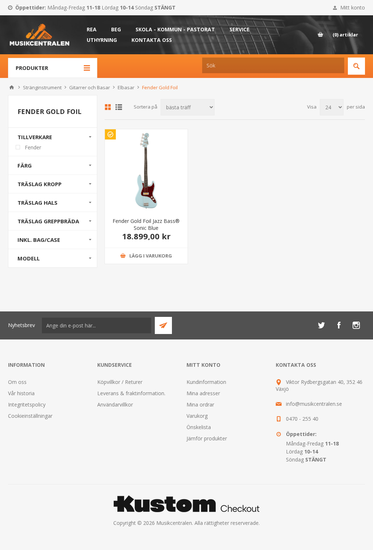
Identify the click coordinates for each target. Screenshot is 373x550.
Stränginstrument (42, 87)
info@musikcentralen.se (314, 403)
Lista (118, 107)
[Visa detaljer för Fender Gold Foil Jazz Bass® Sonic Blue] (146, 170)
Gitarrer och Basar (89, 87)
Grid (108, 107)
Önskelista (198, 427)
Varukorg (197, 415)
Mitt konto (352, 7)
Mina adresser (203, 393)
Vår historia (21, 393)
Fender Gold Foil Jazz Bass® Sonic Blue (146, 224)
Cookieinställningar (30, 415)
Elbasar (126, 87)
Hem (11, 87)
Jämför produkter (206, 438)
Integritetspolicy (27, 404)
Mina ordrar (200, 404)
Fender (33, 147)
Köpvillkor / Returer (119, 381)
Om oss (17, 381)
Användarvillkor (115, 404)
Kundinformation (206, 381)
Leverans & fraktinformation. (131, 393)
